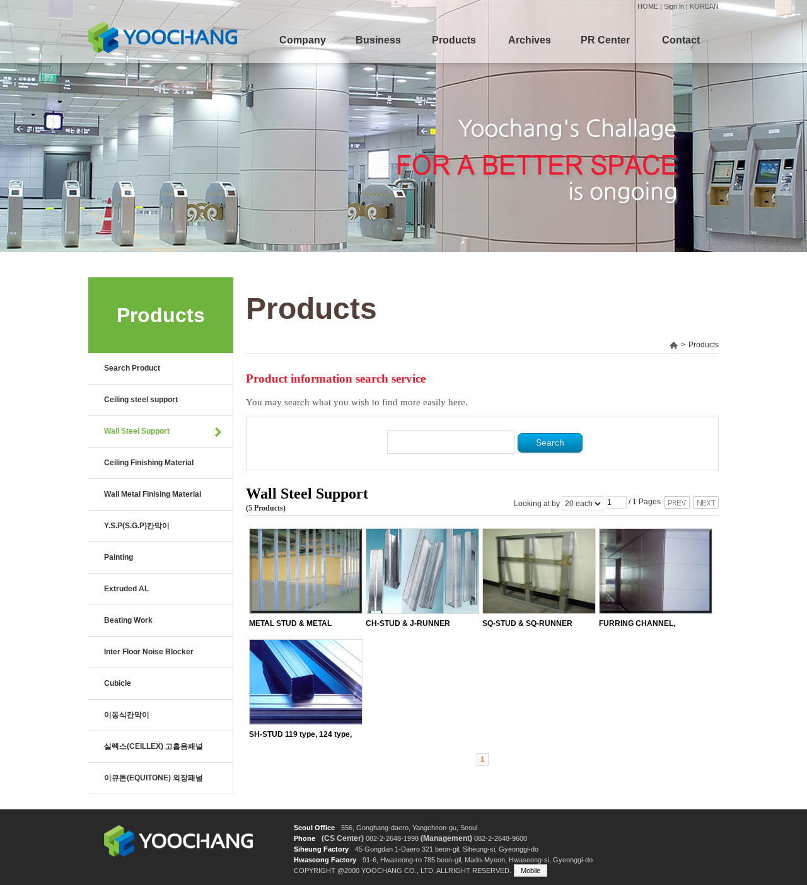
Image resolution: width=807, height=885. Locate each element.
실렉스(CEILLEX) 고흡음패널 (153, 746)
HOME (647, 6)
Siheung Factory (321, 849)
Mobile (530, 870)
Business (378, 40)
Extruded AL (126, 588)
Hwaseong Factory (325, 860)
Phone (304, 838)
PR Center (605, 40)
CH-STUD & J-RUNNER (408, 623)
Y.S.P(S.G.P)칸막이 (137, 525)
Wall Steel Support (137, 431)
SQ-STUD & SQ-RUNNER (527, 623)
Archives (529, 40)
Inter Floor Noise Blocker (149, 651)
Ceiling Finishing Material (149, 462)
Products (454, 40)
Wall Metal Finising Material (152, 494)
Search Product (132, 368)
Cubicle (117, 683)
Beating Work (128, 620)
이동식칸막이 (126, 714)
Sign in (674, 6)
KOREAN (704, 6)
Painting (118, 557)
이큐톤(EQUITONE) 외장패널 (153, 777)
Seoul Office (314, 827)
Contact (681, 40)
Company (302, 40)
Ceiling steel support (141, 399)
